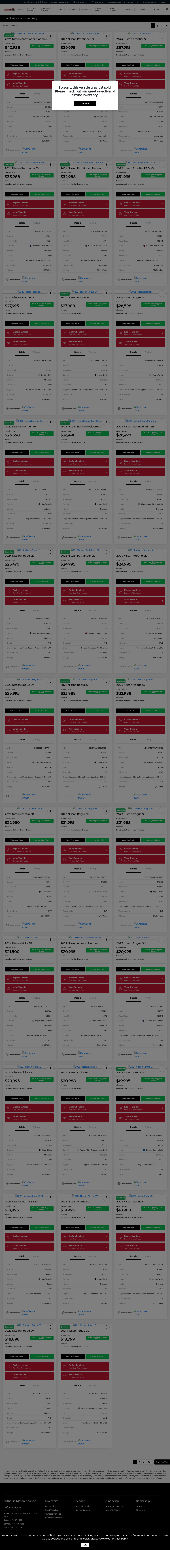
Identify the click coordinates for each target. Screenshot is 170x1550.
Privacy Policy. (120, 1538)
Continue (85, 103)
